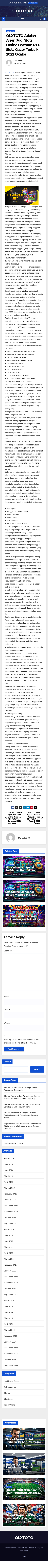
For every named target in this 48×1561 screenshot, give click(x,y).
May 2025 (8, 1247)
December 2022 (11, 1365)
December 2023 (11, 1348)
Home (24, 1556)
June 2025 (8, 1241)
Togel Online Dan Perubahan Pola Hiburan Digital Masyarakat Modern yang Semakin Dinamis (22, 1126)
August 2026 (9, 1158)
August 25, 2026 (15, 1471)
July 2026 (8, 1164)
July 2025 (8, 1235)
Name (7, 996)
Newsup (37, 1548)
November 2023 (11, 1354)
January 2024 (10, 1342)
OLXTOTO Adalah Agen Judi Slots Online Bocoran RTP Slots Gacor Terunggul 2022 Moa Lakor (15, 818)
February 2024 (10, 1336)
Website (7, 1023)
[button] (41, 19)
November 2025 (11, 1211)
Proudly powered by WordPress (16, 1548)
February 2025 (10, 1265)
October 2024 (10, 1288)
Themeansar (23, 1551)
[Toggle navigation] (22, 19)
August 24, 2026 (15, 1496)
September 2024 (11, 1294)
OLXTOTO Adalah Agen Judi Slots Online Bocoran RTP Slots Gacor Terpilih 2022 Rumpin (33, 818)
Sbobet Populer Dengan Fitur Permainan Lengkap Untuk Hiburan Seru (22, 1492)
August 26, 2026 (15, 1446)
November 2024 (11, 1283)
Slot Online (11, 31)
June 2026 (8, 1170)
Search (7, 1061)
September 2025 (11, 1223)
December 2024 (11, 1277)
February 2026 (10, 1194)
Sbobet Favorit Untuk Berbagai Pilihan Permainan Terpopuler (24, 1442)
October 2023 (10, 1359)
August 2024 (9, 1300)
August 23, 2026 (15, 1522)
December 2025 (11, 1206)
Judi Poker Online (12, 1381)
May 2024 (8, 1318)
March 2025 (9, 1259)
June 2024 (9, 1312)
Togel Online (9, 1405)
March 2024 (9, 1330)
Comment (9, 951)
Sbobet (7, 1393)
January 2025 (10, 1271)
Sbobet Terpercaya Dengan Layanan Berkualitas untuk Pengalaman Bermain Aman (21, 1115)
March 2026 (9, 1188)
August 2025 (9, 1229)
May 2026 (8, 1176)
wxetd (19, 61)
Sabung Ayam (10, 1387)
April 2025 (8, 1253)
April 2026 (8, 1182)
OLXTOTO (24, 11)
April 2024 (8, 1324)
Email (7, 1010)
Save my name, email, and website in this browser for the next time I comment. (21, 1041)
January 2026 (10, 1200)
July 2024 (8, 1306)
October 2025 (10, 1217)
